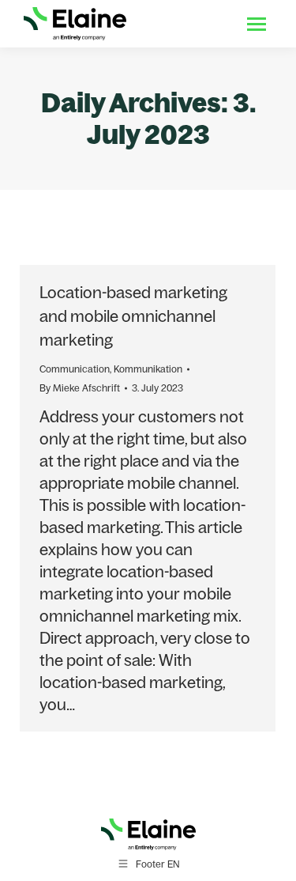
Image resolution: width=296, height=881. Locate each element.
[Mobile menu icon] (256, 24)
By (79, 388)
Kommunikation (148, 369)
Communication (74, 369)
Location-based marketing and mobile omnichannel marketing (133, 316)
